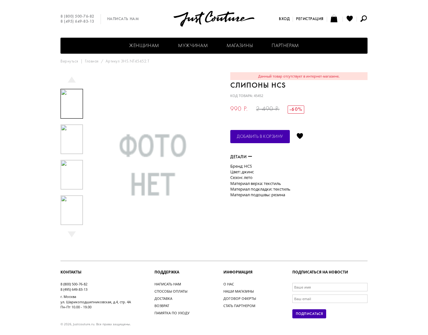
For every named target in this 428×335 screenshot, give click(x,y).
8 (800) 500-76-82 (77, 17)
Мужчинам (193, 45)
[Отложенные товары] (349, 19)
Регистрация (310, 19)
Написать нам (123, 19)
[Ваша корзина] (334, 19)
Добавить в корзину (260, 137)
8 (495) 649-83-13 (77, 22)
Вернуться (69, 61)
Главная (92, 61)
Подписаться (309, 314)
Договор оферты (239, 298)
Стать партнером (239, 305)
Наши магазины (238, 291)
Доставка (163, 298)
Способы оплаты (170, 291)
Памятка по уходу (172, 313)
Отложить (300, 136)
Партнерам (285, 45)
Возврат (161, 305)
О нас (228, 284)
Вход (284, 19)
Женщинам (144, 45)
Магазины (240, 45)
